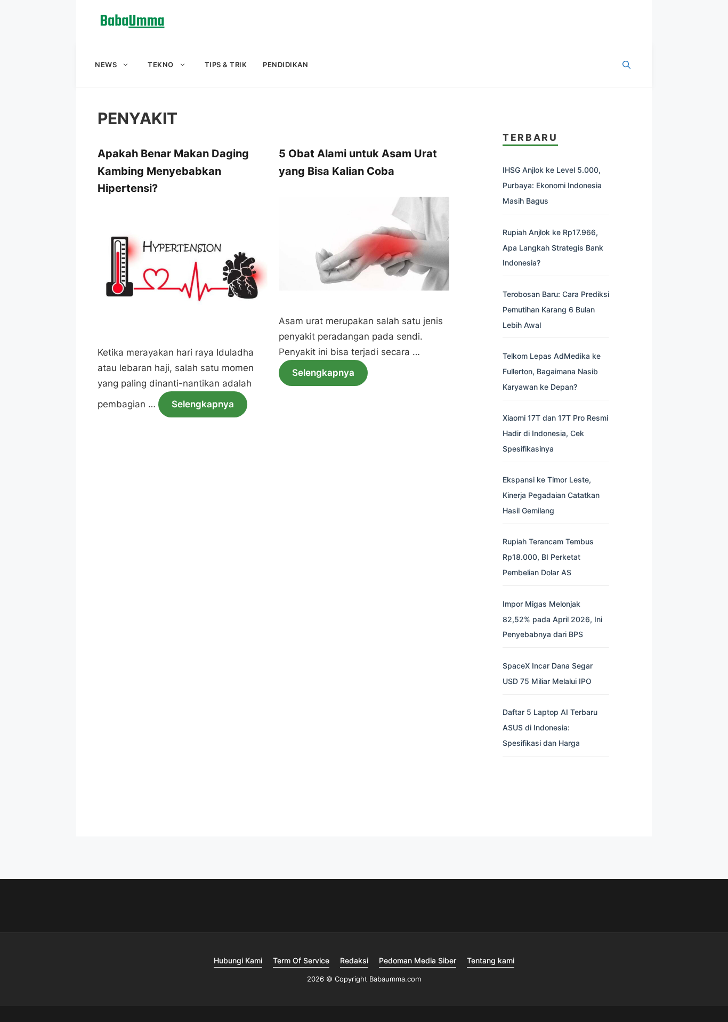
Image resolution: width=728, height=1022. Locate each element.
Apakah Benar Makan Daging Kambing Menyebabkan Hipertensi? (173, 171)
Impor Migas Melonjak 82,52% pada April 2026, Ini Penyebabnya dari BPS (552, 619)
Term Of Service (301, 960)
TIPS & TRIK (226, 64)
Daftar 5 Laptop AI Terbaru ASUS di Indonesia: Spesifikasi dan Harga (550, 727)
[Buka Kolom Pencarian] (626, 65)
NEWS (106, 64)
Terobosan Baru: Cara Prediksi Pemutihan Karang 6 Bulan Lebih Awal (556, 309)
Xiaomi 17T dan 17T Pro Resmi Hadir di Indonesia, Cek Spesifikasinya (555, 433)
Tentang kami (490, 960)
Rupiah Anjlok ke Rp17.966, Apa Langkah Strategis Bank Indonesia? (553, 248)
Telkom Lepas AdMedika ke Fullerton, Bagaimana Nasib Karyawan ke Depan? (552, 371)
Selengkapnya (203, 404)
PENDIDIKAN (285, 64)
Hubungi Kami (238, 960)
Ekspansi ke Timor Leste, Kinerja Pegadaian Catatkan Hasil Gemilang (551, 495)
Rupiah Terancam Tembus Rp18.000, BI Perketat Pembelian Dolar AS (548, 557)
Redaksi (354, 960)
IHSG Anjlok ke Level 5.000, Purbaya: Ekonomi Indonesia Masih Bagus (552, 185)
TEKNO (161, 64)
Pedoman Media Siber (417, 960)
